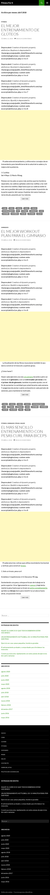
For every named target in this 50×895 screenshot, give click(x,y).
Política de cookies (6, 892)
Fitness (4, 22)
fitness (24, 211)
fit (18, 211)
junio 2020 (5, 680)
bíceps (23, 566)
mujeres (31, 214)
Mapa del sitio (6, 767)
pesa (21, 409)
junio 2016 (5, 713)
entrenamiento (8, 211)
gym (41, 211)
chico (27, 208)
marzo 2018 (5, 701)
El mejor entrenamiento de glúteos (20, 29)
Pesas (17, 423)
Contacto (5, 763)
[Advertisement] (25, 135)
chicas (19, 208)
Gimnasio (4, 227)
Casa (3, 737)
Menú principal (47, 3)
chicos (34, 208)
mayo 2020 (5, 684)
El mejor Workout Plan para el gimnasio (23, 233)
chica (12, 208)
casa (5, 208)
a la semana (28, 377)
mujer (23, 214)
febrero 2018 (6, 705)
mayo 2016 (5, 718)
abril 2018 (5, 697)
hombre (6, 214)
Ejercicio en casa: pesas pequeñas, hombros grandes (19, 643)
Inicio (3, 733)
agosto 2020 (5, 672)
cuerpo (32, 585)
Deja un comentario (24, 38)
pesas (28, 409)
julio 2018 (4, 692)
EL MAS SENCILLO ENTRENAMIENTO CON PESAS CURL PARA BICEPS (24, 431)
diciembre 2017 (7, 709)
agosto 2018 (5, 688)
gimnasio (33, 211)
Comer (3, 742)
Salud (22, 423)
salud (40, 214)
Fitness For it (7, 3)
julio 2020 (4, 676)
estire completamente (38, 588)
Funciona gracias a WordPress (23, 892)
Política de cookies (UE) (10, 772)
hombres (15, 214)
